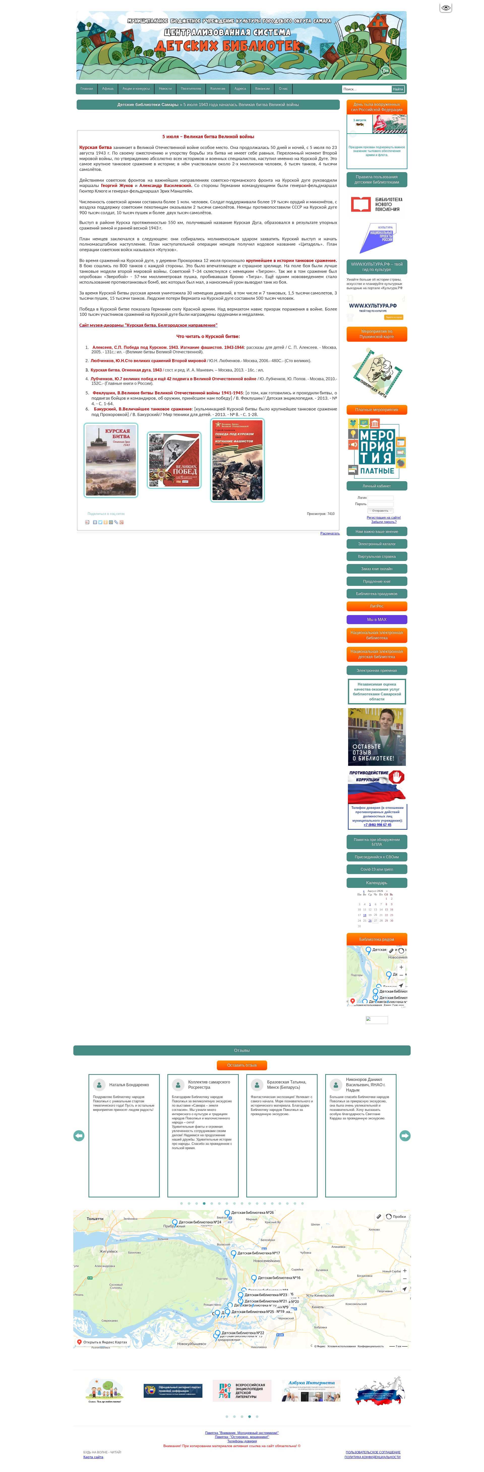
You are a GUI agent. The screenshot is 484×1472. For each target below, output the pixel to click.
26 (370, 920)
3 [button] (196, 1203)
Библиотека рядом (376, 939)
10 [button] (249, 1203)
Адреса (240, 88)
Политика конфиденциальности (373, 1457)
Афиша (107, 88)
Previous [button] (353, 134)
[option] (377, 133)
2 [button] (189, 1203)
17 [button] (302, 1203)
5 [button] (211, 1203)
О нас (283, 88)
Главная (87, 88)
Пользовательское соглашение (373, 1452)
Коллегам (217, 88)
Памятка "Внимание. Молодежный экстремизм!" (242, 1433)
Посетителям (191, 88)
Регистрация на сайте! (384, 517)
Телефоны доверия (242, 1441)
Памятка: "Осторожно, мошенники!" (242, 1437)
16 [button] (294, 1203)
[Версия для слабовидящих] (445, 8)
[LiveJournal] (116, 521)
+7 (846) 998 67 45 (377, 825)
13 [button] (272, 1203)
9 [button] (242, 1203)
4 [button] (204, 1203)
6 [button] (219, 1203)
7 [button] (226, 1203)
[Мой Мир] (111, 521)
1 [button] (181, 1203)
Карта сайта (93, 1457)
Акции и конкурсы (136, 88)
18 (364, 915)
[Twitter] (100, 521)
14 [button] (279, 1203)
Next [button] (401, 134)
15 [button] (287, 1203)
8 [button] (234, 1203)
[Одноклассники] (105, 521)
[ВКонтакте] (95, 521)
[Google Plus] (121, 521)
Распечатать (330, 533)
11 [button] (257, 1203)
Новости (165, 88)
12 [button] (264, 1203)
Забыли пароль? (384, 522)
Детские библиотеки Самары (148, 104)
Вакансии (262, 88)
